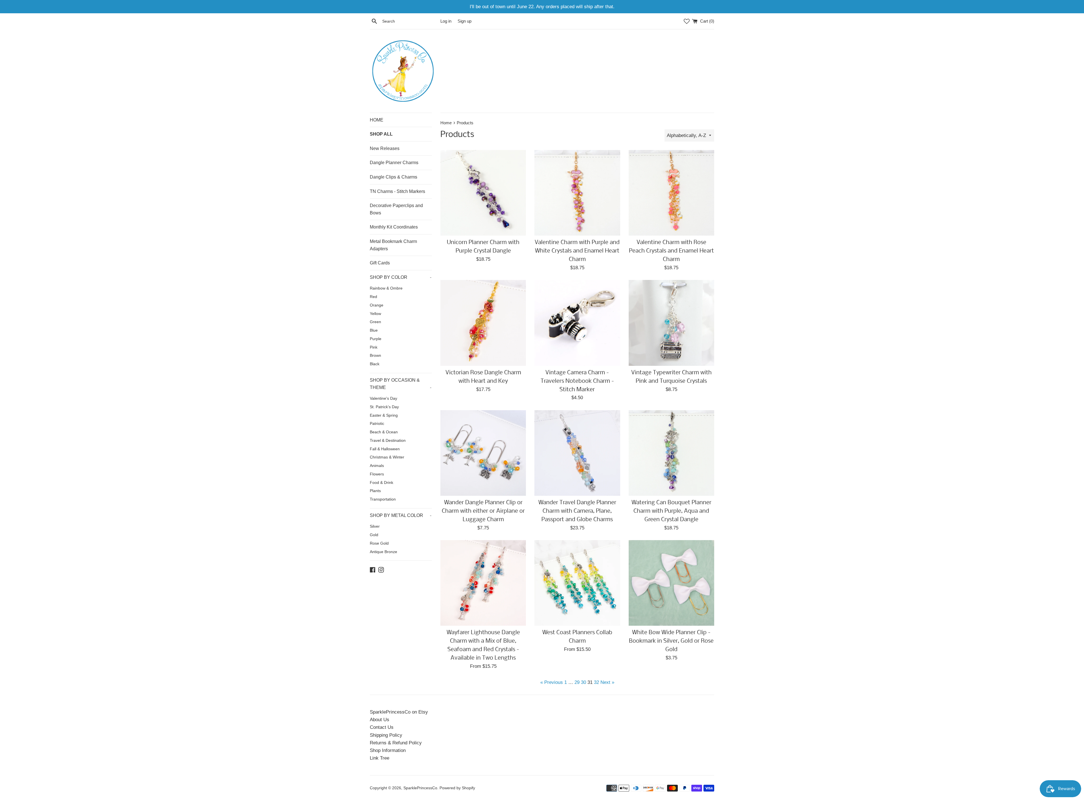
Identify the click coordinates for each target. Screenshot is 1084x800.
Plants (375, 491)
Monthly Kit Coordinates (394, 227)
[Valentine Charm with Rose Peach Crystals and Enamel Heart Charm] (671, 193)
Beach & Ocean (384, 432)
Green (375, 322)
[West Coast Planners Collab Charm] (577, 583)
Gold (374, 535)
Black (374, 364)
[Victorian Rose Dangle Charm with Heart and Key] (483, 323)
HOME (376, 120)
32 (596, 682)
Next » (607, 682)
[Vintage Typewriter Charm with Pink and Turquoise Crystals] (671, 323)
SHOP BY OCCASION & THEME (400, 384)
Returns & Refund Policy (396, 742)
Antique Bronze (383, 552)
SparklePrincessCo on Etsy (399, 712)
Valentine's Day (383, 398)
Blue (374, 330)
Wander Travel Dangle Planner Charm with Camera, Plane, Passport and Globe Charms (577, 511)
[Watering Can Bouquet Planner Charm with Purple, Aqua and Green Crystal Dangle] (671, 453)
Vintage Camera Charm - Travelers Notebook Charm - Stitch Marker (577, 381)
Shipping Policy (386, 735)
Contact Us (382, 727)
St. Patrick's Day (384, 407)
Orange (376, 305)
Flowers (377, 474)
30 (583, 682)
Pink (373, 347)
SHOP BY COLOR (400, 277)
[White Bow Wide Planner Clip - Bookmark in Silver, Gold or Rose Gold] (671, 583)
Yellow (375, 314)
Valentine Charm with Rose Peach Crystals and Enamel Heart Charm (671, 251)
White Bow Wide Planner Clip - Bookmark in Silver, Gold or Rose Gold (671, 641)
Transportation (383, 499)
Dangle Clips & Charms (393, 177)
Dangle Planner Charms (394, 162)
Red (373, 297)
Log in (445, 21)
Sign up (464, 21)
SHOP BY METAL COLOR (400, 515)
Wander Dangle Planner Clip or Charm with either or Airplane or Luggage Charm (483, 511)
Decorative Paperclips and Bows (396, 209)
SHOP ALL (381, 134)
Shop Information (388, 750)
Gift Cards (380, 262)
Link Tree (379, 758)
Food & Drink (381, 483)
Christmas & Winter (387, 457)
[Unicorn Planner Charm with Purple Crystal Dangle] (483, 193)
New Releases (384, 148)
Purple (375, 339)
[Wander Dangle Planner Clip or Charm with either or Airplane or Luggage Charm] (483, 453)
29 (577, 682)
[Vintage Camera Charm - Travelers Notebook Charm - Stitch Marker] (577, 323)
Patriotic (377, 423)
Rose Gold (379, 543)
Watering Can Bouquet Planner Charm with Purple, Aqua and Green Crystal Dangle (671, 511)
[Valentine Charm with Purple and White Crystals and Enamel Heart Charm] (577, 193)
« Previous (551, 682)
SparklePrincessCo (420, 788)
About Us (379, 719)
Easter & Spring (384, 415)
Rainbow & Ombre (386, 288)
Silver (375, 526)
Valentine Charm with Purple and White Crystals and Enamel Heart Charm (577, 251)
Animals (377, 466)
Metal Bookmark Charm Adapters (393, 245)
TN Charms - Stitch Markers (397, 191)
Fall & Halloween (385, 449)
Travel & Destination (388, 440)
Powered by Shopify (457, 788)
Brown (375, 355)
